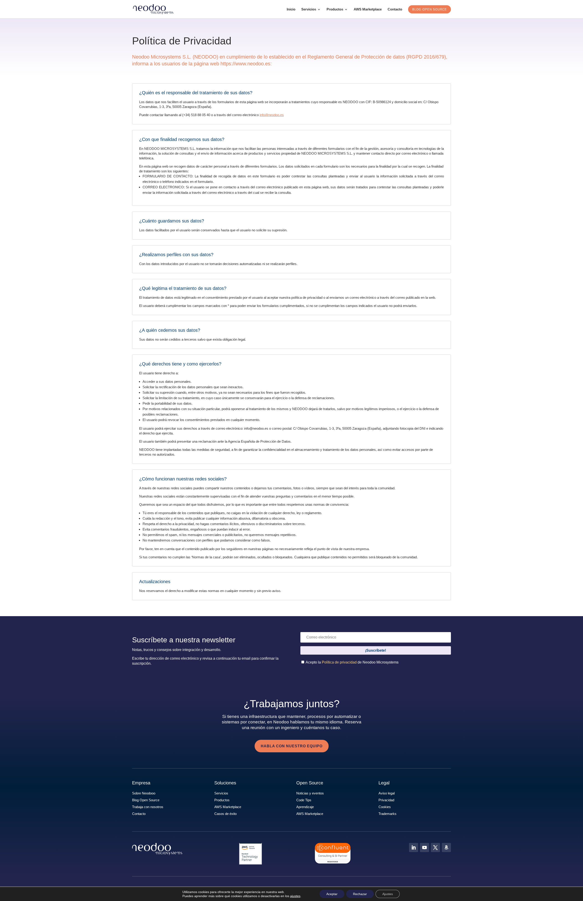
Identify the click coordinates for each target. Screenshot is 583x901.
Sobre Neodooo (143, 793)
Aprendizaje (305, 807)
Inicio (291, 9)
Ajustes (387, 894)
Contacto (395, 9)
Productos (335, 9)
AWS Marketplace (368, 9)
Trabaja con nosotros (147, 807)
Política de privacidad (339, 662)
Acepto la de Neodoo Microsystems (352, 662)
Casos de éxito (225, 814)
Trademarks (387, 814)
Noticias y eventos (310, 793)
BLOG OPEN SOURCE (429, 9)
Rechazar (360, 894)
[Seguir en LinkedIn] (413, 847)
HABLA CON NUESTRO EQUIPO (291, 746)
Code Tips (303, 800)
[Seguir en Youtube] (424, 847)
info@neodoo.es (272, 115)
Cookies (384, 807)
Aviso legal (386, 793)
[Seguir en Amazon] (446, 847)
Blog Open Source (145, 800)
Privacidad (386, 800)
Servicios (308, 9)
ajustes (295, 896)
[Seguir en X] (435, 847)
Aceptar (332, 894)
